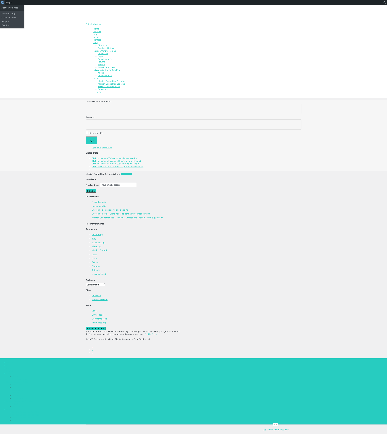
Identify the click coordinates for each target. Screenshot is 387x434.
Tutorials (96, 270)
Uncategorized (99, 274)
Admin (96, 78)
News (94, 254)
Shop (95, 42)
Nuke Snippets (99, 202)
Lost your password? (102, 147)
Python (95, 262)
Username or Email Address (99, 101)
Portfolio (97, 31)
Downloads (103, 53)
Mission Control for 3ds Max (106, 70)
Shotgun (96, 266)
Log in (95, 311)
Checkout (102, 45)
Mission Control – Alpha (104, 51)
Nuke (94, 258)
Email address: (93, 185)
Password (90, 117)
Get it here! (126, 174)
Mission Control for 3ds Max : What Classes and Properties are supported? (127, 217)
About (96, 37)
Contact (97, 40)
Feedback (6, 25)
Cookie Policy (151, 334)
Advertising (97, 234)
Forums (101, 62)
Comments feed (99, 319)
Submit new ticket (106, 67)
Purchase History (106, 48)
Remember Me (96, 133)
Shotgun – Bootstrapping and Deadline (110, 210)
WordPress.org (99, 322)
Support (102, 56)
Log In (98, 92)
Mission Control (99, 250)
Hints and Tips (99, 242)
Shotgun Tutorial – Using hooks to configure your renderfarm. (121, 214)
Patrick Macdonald (94, 24)
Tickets (101, 64)
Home (96, 29)
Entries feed (98, 315)
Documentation (105, 59)
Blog (95, 34)
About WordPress (10, 8)
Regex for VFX (99, 206)
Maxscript (96, 246)
